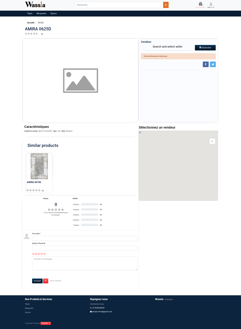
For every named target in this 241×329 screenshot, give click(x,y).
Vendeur (146, 42)
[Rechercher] (166, 5)
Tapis (29, 13)
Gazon (53, 13)
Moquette (41, 13)
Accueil (30, 22)
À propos (169, 299)
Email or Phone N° (39, 243)
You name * (36, 234)
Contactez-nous (97, 304)
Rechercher (206, 48)
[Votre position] (212, 141)
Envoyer (37, 281)
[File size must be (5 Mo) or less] (45, 281)
